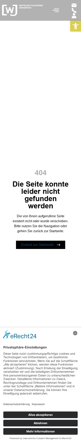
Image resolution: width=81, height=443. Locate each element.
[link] (75, 26)
